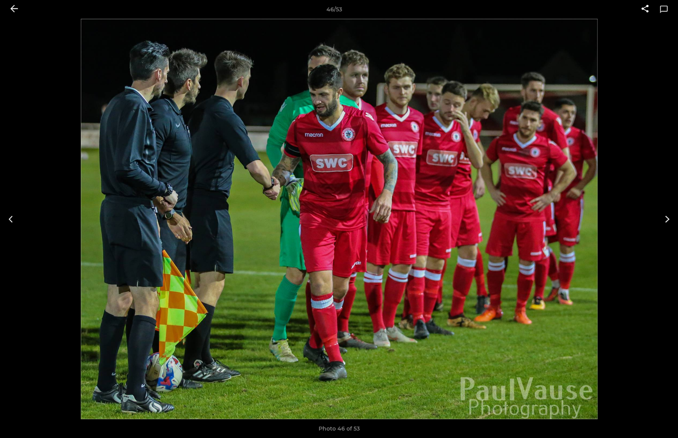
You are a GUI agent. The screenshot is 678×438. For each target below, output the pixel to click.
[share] (645, 9)
